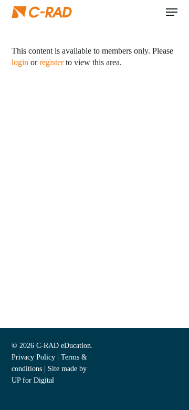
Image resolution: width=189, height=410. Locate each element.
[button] (171, 12)
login (20, 62)
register (51, 62)
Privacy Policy (33, 357)
